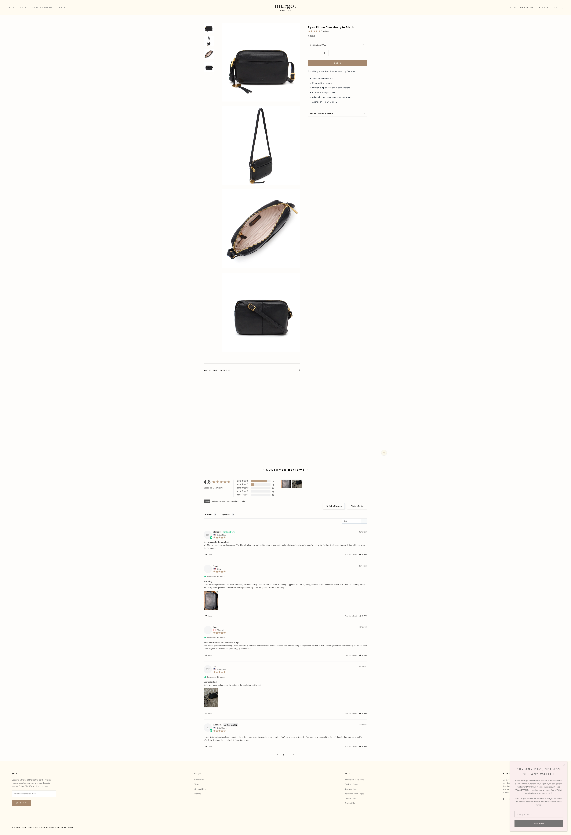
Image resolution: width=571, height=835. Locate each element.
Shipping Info (351, 789)
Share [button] (209, 555)
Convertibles (200, 789)
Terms (60, 827)
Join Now (538, 824)
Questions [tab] (226, 514)
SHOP (10, 7)
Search (543, 8)
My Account (527, 8)
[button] (361, 555)
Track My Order (351, 784)
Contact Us (350, 803)
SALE (23, 7)
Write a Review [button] (357, 506)
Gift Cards (199, 779)
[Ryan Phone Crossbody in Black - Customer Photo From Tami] (286, 484)
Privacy (71, 827)
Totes (196, 784)
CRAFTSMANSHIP (43, 7)
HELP (62, 7)
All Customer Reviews (354, 779)
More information (321, 113)
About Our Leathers (217, 370)
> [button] (293, 754)
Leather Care (350, 798)
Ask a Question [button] (335, 506)
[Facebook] (504, 798)
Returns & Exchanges (354, 793)
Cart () (558, 7)
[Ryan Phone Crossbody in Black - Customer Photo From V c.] (297, 484)
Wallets (197, 793)
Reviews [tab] (208, 514)
